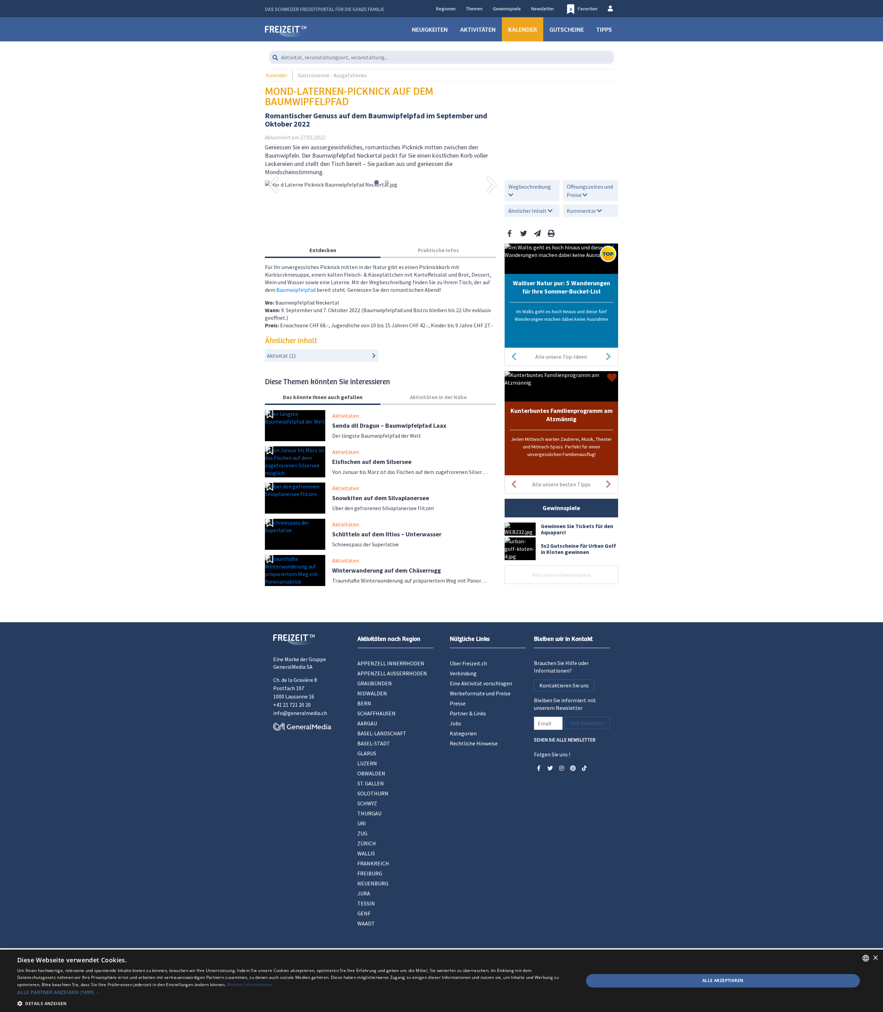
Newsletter (542, 9)
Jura (363, 893)
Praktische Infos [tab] (438, 250)
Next (491, 184)
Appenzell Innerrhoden (390, 663)
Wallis (366, 853)
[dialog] (441, 981)
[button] (292, 992)
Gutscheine (566, 29)
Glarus (366, 753)
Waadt (366, 923)
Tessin (366, 903)
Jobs (455, 723)
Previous (273, 184)
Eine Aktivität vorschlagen (481, 683)
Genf (363, 913)
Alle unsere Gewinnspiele (561, 574)
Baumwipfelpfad (296, 289)
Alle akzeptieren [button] (722, 980)
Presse (458, 703)
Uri (361, 823)
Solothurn (372, 793)
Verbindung (463, 673)
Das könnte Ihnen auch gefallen (323, 397)
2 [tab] (387, 182)
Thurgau (369, 813)
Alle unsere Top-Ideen (561, 356)
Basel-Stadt (373, 743)
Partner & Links (468, 713)
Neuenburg (372, 883)
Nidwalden (372, 693)
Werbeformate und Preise (480, 693)
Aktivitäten (478, 29)
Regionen (446, 9)
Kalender (522, 29)
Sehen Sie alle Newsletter (564, 739)
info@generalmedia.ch (300, 713)
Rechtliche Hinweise (474, 743)
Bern (364, 703)
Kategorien (463, 733)
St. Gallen (370, 783)
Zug (362, 833)
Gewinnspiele (507, 9)
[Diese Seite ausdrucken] (551, 233)
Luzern (367, 763)
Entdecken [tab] (322, 250)
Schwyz (367, 803)
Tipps (604, 29)
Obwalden (371, 773)
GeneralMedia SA (292, 666)
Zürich (366, 843)
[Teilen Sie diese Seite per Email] (537, 233)
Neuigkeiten (430, 29)
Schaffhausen (376, 713)
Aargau (367, 723)
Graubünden (374, 683)
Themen (474, 9)
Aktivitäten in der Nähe (438, 397)
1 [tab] (376, 182)
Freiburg (369, 873)
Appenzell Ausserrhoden (392, 673)
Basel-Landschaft (381, 733)
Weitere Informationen (249, 985)
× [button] (875, 958)
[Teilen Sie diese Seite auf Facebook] (510, 233)
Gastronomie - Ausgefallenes (332, 75)
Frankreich (373, 863)
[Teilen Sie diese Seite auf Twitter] (523, 233)
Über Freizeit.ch (468, 663)
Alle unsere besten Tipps (561, 484)
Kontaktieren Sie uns (564, 685)
